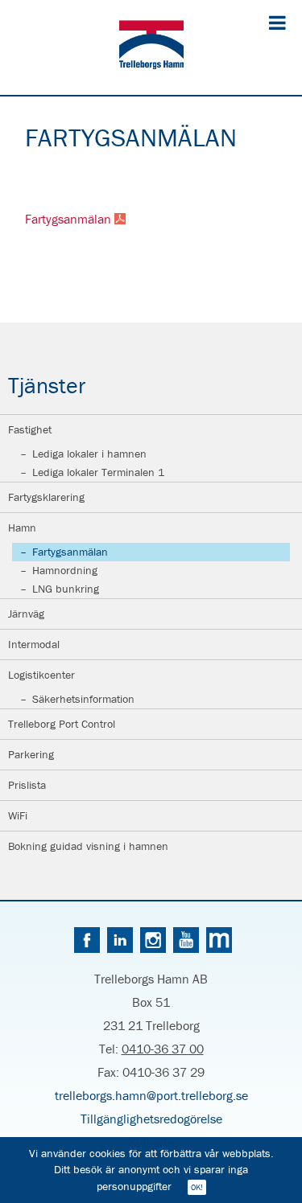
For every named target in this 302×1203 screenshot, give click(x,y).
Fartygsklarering (46, 497)
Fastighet (30, 429)
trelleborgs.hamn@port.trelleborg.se (151, 1095)
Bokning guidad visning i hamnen (88, 846)
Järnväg (26, 613)
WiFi (17, 815)
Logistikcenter (41, 674)
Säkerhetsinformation (83, 699)
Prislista (27, 785)
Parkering (31, 754)
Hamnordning (64, 570)
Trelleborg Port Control (61, 723)
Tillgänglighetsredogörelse (151, 1119)
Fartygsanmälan (70, 551)
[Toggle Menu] (277, 22)
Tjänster (46, 385)
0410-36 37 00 (163, 1049)
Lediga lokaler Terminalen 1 (98, 472)
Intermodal (34, 644)
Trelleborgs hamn (151, 47)
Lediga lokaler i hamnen (89, 453)
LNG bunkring (65, 588)
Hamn (22, 527)
